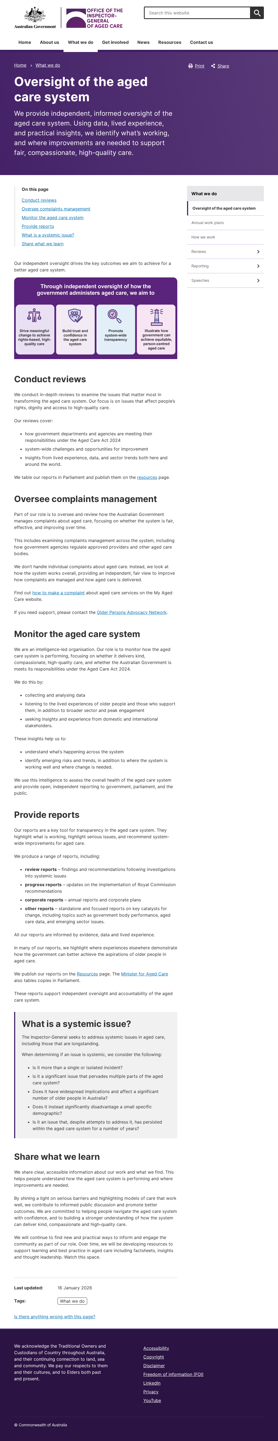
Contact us (201, 42)
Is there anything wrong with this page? (54, 1316)
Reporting (200, 266)
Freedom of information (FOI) (173, 1374)
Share (223, 66)
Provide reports (38, 226)
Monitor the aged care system (53, 217)
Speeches (200, 280)
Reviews (198, 251)
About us (49, 42)
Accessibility (156, 1348)
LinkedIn (151, 1383)
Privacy (151, 1391)
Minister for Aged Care (144, 974)
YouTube (152, 1400)
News (143, 42)
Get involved (115, 42)
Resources (169, 42)
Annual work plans (207, 222)
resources (147, 477)
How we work (203, 237)
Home (24, 42)
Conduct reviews (39, 200)
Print (199, 66)
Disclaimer (154, 1365)
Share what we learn (43, 243)
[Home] (68, 17)
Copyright (153, 1357)
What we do (80, 42)
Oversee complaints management (56, 209)
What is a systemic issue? (48, 235)
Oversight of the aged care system (224, 208)
